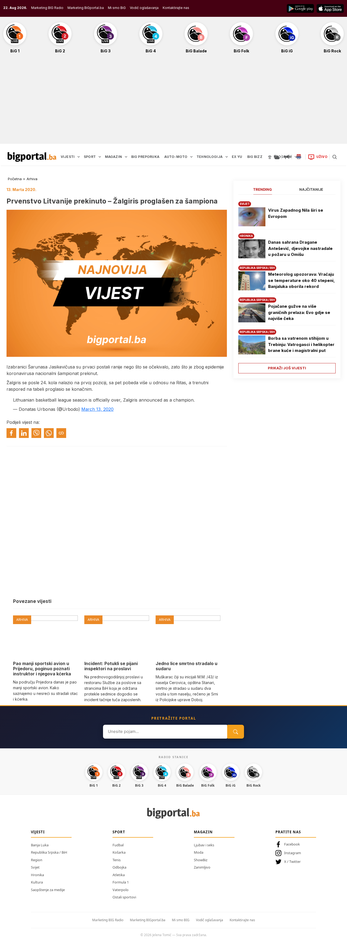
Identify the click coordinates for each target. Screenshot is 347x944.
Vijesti (38, 831)
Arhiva (32, 179)
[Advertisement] (173, 101)
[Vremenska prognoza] (276, 157)
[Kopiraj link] (61, 433)
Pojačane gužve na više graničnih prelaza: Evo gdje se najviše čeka (299, 312)
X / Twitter (292, 861)
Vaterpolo (120, 889)
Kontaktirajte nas (176, 8)
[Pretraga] (334, 157)
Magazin (203, 831)
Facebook (292, 844)
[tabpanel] (287, 285)
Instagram (292, 852)
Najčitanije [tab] (311, 189)
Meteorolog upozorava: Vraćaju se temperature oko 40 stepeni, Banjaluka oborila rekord (301, 280)
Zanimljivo (202, 867)
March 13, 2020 (97, 409)
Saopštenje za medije (48, 889)
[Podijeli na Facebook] (11, 433)
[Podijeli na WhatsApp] (49, 433)
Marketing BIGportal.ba (147, 920)
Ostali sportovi (124, 897)
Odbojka (119, 867)
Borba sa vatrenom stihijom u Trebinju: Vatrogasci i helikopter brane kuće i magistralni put (301, 344)
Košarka (119, 852)
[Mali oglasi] (287, 157)
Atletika (119, 874)
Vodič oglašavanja (144, 8)
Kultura (37, 882)
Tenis (117, 859)
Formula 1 (121, 882)
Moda (198, 852)
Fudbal (118, 845)
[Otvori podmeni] (78, 157)
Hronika (37, 874)
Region (36, 859)
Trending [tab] (262, 189)
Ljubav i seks (204, 845)
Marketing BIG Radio (47, 8)
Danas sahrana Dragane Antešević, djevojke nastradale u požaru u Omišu (300, 248)
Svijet (35, 867)
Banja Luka (40, 845)
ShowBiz (200, 859)
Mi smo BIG (180, 920)
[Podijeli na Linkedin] (24, 433)
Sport (119, 831)
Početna (15, 179)
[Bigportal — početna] (32, 157)
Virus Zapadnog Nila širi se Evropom (295, 213)
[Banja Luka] (299, 157)
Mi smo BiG (117, 8)
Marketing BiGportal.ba (86, 8)
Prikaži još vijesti (287, 368)
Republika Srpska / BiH (49, 852)
